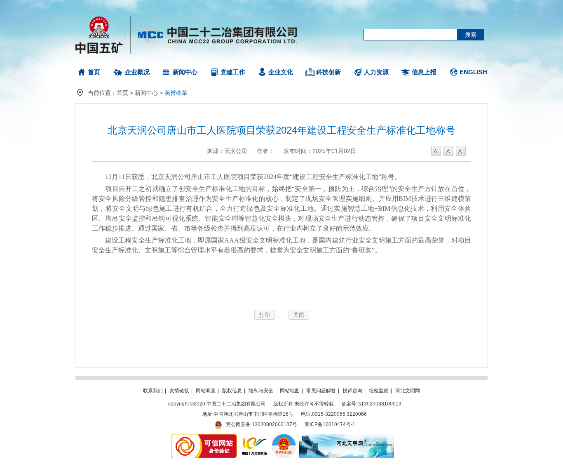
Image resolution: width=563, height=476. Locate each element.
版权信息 (232, 391)
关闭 (299, 314)
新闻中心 (185, 71)
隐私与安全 (261, 391)
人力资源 (376, 71)
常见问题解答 (321, 391)
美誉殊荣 (176, 93)
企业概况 (137, 71)
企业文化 (280, 71)
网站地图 (290, 391)
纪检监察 (379, 391)
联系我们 (153, 391)
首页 (94, 71)
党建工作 (233, 71)
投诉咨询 (352, 391)
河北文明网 (407, 391)
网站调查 (206, 391)
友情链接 (179, 391)
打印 (264, 314)
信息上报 (424, 71)
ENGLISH (473, 71)
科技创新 (328, 71)
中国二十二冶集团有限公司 (189, 32)
